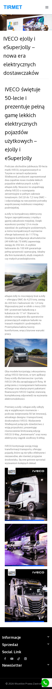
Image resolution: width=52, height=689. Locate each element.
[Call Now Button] (45, 683)
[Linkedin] (25, 659)
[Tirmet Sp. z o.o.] (13, 7)
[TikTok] (19, 659)
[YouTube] (12, 659)
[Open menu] (47, 7)
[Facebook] (5, 659)
